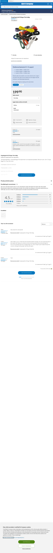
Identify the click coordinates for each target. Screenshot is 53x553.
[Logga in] (48, 3)
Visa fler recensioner (26, 272)
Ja (46, 236)
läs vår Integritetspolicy (19, 537)
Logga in (21, 84)
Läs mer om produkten (16, 61)
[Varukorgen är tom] (51, 3)
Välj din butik (16, 109)
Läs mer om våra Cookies (8, 537)
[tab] (4, 1)
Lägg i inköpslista (38, 55)
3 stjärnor (19, 198)
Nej (49, 236)
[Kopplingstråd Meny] (8, 14)
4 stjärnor (19, 196)
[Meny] (1, 4)
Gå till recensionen (16, 134)
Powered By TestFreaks (45, 268)
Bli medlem (16, 84)
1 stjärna (18, 203)
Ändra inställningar (26, 548)
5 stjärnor (19, 194)
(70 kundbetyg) (14, 20)
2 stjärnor (19, 201)
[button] (3, 215)
